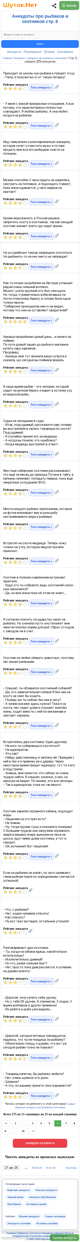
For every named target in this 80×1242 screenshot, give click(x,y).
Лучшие (49, 51)
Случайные (65, 51)
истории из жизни (36, 1204)
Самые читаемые (55, 1216)
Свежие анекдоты (65, 1237)
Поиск (40, 43)
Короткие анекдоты (18, 1190)
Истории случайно (47, 1223)
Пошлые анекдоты (46, 1190)
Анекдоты (14, 51)
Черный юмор (15, 1197)
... (24, 1123)
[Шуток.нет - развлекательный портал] (20, 9)
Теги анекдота (41, 87)
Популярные (32, 51)
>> (33, 1131)
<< (6, 1123)
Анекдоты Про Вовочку (42, 1197)
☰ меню (69, 5)
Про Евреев (14, 1204)
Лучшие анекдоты (29, 1216)
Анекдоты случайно (19, 1223)
